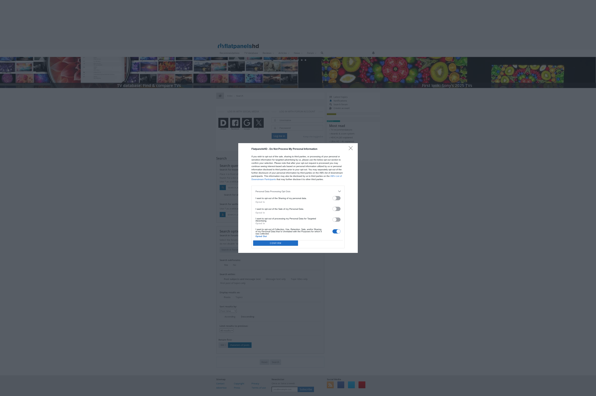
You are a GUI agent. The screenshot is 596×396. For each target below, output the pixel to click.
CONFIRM (275, 243)
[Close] (352, 149)
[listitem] (298, 191)
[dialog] (298, 198)
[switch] (336, 198)
